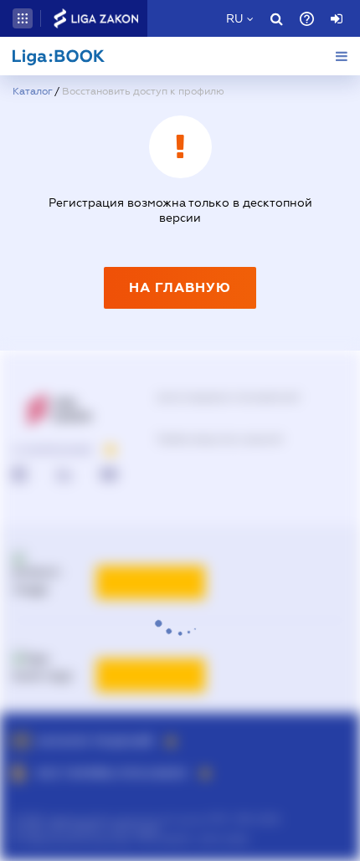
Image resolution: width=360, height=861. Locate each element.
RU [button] (234, 18)
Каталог (32, 91)
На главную (180, 287)
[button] (23, 18)
